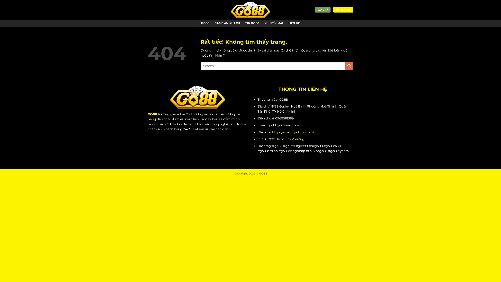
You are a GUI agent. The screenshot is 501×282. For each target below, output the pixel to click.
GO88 (205, 23)
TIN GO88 (252, 23)
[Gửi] (349, 66)
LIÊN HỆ (294, 23)
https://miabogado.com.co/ (293, 132)
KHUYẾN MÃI (273, 23)
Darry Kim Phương (289, 139)
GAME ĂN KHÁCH (227, 23)
